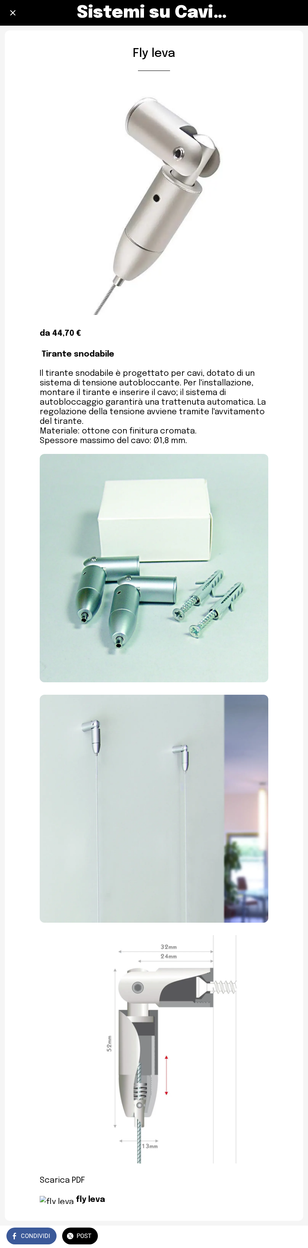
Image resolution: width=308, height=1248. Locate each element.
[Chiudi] (13, 13)
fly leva (90, 1200)
